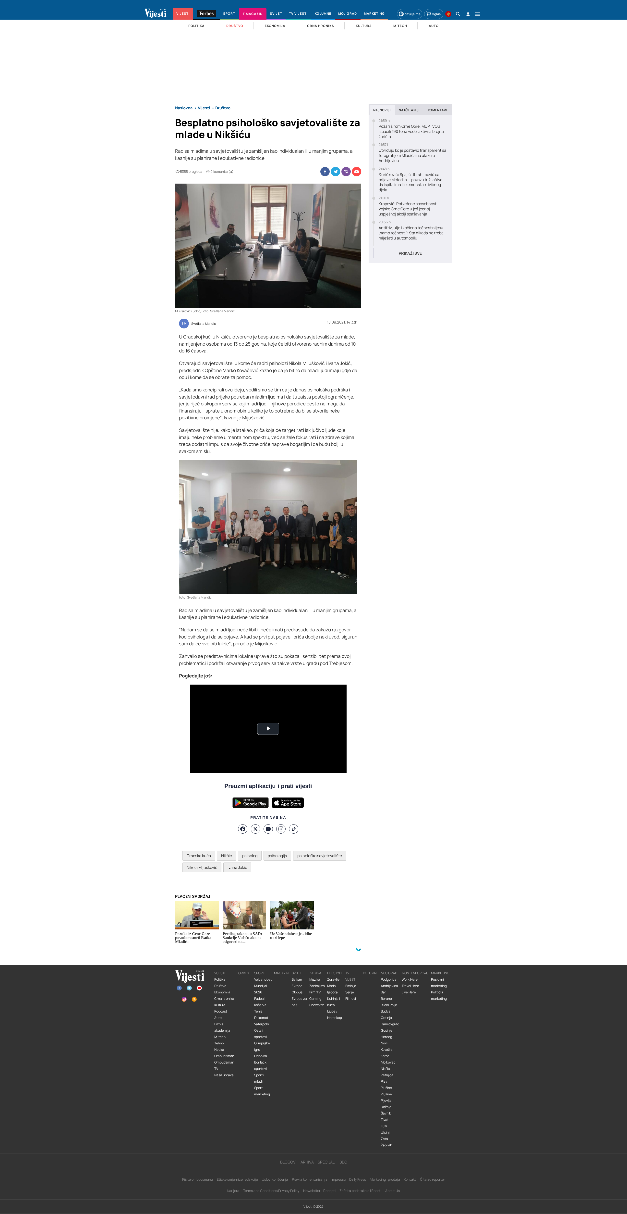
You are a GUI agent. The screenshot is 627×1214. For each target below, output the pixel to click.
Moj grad (389, 973)
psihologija (277, 855)
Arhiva (307, 1162)
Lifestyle (335, 973)
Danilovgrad (390, 1024)
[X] (255, 829)
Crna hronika (224, 998)
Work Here (410, 979)
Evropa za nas (299, 1001)
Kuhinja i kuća (333, 1001)
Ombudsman (224, 1056)
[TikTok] (293, 829)
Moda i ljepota (332, 989)
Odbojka (260, 1056)
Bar (383, 992)
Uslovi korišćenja (275, 1179)
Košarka (260, 1005)
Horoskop (334, 1017)
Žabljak (386, 1145)
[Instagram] (281, 829)
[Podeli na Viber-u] (346, 171)
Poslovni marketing (439, 982)
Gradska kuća (199, 855)
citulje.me (413, 14)
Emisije (350, 986)
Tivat (384, 1119)
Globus (297, 992)
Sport (259, 973)
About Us (392, 1190)
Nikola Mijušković (202, 867)
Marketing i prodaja (385, 1179)
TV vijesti (350, 976)
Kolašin (386, 1049)
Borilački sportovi (260, 1065)
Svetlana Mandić (203, 324)
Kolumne (370, 973)
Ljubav (332, 1011)
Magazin (281, 973)
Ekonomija (222, 992)
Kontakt (410, 1179)
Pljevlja (386, 1100)
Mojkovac (388, 1062)
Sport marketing (262, 1091)
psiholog (249, 855)
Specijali (327, 1162)
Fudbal (259, 998)
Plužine (386, 1088)
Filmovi (350, 998)
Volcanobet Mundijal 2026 (263, 985)
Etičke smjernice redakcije (237, 1179)
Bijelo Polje (389, 1005)
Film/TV (315, 992)
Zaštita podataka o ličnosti (360, 1190)
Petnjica (387, 1075)
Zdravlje (333, 979)
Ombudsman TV (224, 1065)
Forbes (243, 973)
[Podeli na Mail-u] (356, 171)
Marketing (440, 973)
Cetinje (386, 1017)
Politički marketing (439, 995)
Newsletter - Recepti (319, 1190)
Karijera (233, 1190)
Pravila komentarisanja (309, 1179)
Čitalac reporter (432, 1179)
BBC (343, 1162)
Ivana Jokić (237, 867)
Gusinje (386, 1030)
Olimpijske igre (262, 1046)
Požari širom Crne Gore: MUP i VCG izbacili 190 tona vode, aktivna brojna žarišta (411, 131)
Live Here (409, 992)
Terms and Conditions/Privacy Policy (271, 1190)
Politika (219, 979)
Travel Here (410, 986)
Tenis (258, 1011)
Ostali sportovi (260, 1033)
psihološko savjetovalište (319, 855)
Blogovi (288, 1162)
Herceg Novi (386, 1040)
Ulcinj (385, 1132)
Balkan (297, 979)
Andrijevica (389, 986)
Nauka (219, 1049)
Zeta (384, 1139)
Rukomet (261, 1017)
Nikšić (226, 855)
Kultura (219, 1005)
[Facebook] (242, 829)
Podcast (220, 1011)
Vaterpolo (261, 1024)
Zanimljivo (317, 986)
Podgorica (389, 979)
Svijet (297, 973)
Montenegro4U (415, 973)
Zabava (315, 973)
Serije (349, 992)
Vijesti (219, 973)
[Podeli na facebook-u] (325, 171)
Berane (386, 998)
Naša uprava (224, 1075)
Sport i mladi (259, 1078)
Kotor (385, 1056)
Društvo (220, 986)
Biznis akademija (222, 1027)
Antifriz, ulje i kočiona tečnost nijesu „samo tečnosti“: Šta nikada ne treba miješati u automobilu (411, 232)
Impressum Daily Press (348, 1179)
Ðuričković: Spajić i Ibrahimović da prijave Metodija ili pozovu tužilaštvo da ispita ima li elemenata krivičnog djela (410, 182)
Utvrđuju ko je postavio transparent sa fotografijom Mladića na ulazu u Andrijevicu (412, 155)
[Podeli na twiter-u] (335, 171)
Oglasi (437, 14)
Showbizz (316, 1005)
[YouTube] (268, 829)
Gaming (315, 998)
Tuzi (384, 1126)
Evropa (297, 986)
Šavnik (386, 1113)
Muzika (314, 979)
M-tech (220, 1037)
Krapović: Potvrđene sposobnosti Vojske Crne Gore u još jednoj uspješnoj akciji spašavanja (408, 208)
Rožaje (386, 1107)
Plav (384, 1081)
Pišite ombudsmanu (197, 1179)
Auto (218, 1017)
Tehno (219, 1043)
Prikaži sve (410, 253)
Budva (385, 1011)
